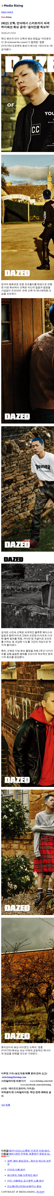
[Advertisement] (25, 1113)
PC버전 (40, 1192)
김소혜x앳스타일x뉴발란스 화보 (24, 1186)
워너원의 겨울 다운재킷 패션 (22, 1175)
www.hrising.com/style (41, 1081)
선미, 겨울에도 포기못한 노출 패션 (25, 1180)
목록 (7, 1105)
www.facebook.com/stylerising (35, 1084)
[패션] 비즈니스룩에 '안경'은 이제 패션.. (29, 1150)
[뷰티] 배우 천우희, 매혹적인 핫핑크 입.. (29, 1154)
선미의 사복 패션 (16, 1169)
